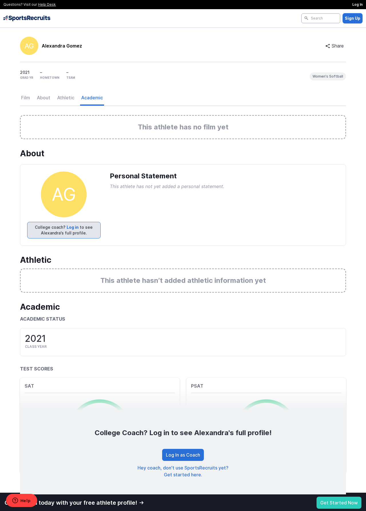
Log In (357, 4)
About (43, 97)
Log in (73, 227)
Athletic (65, 97)
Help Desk (47, 4)
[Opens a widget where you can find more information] (21, 501)
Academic (92, 97)
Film (25, 97)
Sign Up (352, 18)
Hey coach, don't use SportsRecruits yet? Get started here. (183, 471)
